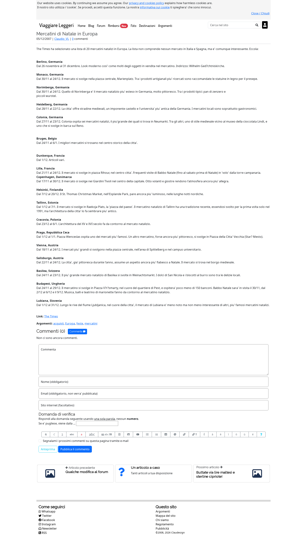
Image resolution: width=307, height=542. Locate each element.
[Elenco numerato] (156, 434)
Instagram (48, 524)
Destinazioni (147, 25)
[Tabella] (165, 434)
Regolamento (165, 524)
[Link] (184, 434)
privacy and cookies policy (146, 3)
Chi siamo (162, 520)
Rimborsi (117, 25)
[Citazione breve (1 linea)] (119, 434)
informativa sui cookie (155, 7)
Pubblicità (162, 528)
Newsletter (49, 528)
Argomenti (165, 25)
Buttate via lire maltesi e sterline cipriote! (215, 474)
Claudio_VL (61, 39)
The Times (51, 316)
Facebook (48, 520)
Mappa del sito (166, 516)
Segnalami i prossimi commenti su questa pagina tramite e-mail (85, 441)
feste (79, 323)
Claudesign (178, 532)
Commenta (76, 331)
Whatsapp (48, 511)
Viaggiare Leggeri (56, 25)
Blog (91, 25)
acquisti (58, 323)
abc (72, 434)
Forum (101, 25)
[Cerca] (257, 25)
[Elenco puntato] (147, 434)
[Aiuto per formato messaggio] (261, 434)
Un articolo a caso (145, 467)
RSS (44, 533)
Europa (70, 323)
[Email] (175, 434)
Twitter (46, 516)
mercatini (91, 323)
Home (82, 25)
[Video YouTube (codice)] (138, 434)
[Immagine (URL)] (128, 434)
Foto (133, 25)
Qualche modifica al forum (87, 472)
